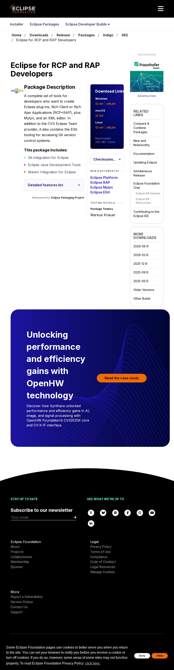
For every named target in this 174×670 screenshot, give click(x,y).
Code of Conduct (103, 562)
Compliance (99, 557)
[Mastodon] (115, 513)
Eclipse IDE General (148, 193)
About (15, 547)
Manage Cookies (102, 572)
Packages (86, 35)
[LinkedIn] (91, 523)
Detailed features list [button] (45, 185)
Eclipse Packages (44, 24)
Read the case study (122, 378)
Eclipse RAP (100, 182)
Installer (17, 24)
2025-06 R (140, 281)
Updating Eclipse (145, 162)
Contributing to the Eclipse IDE (146, 214)
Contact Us (19, 607)
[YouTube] (152, 513)
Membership (20, 562)
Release (63, 35)
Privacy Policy (100, 547)
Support (17, 612)
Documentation (143, 153)
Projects (17, 552)
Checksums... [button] (104, 159)
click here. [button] (92, 663)
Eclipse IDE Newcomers (143, 200)
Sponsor (17, 567)
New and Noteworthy (141, 143)
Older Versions (143, 290)
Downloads (39, 35)
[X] (91, 513)
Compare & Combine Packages (141, 128)
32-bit (99, 103)
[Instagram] (140, 513)
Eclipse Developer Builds (87, 24)
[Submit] (74, 517)
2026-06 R (141, 246)
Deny (142, 655)
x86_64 (110, 103)
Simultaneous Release (142, 173)
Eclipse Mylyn (101, 187)
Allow (159, 655)
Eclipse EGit (100, 192)
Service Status (22, 602)
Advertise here (147, 95)
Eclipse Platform (104, 177)
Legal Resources (102, 567)
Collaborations (21, 557)
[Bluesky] (103, 513)
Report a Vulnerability (27, 597)
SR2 (125, 35)
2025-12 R (140, 263)
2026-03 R (140, 255)
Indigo (108, 35)
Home (16, 35)
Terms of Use (100, 552)
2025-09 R (140, 272)
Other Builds (141, 298)
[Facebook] (128, 513)
